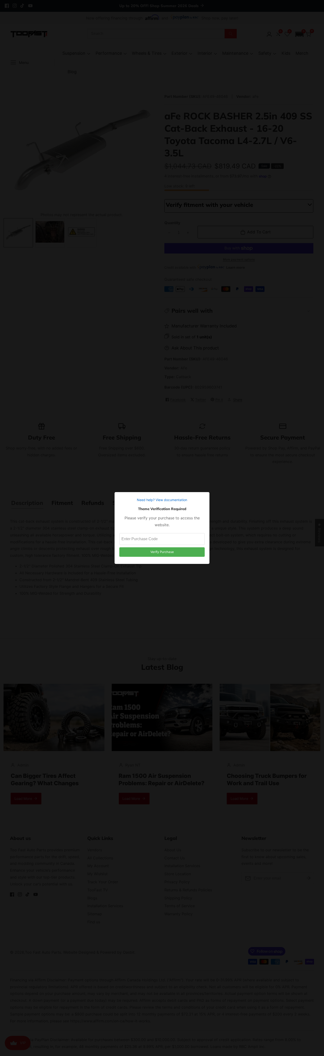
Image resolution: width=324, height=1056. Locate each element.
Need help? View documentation (162, 500)
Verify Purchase (162, 552)
